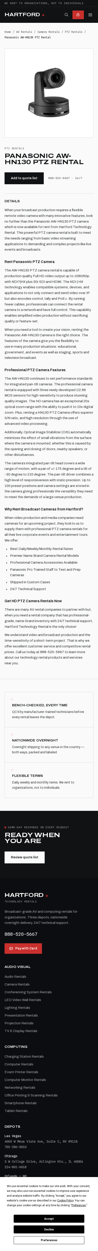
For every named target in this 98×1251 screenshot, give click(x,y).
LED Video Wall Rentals (23, 1000)
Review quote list (24, 857)
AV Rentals (24, 32)
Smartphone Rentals (21, 1103)
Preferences (49, 1240)
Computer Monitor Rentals (25, 1080)
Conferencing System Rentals (28, 992)
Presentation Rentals (21, 1015)
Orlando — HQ (15, 1176)
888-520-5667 (21, 934)
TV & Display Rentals (21, 1031)
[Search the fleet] (66, 14)
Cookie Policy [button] (65, 1200)
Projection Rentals (19, 1023)
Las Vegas (13, 1136)
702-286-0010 (15, 1147)
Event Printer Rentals (21, 1072)
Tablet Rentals (16, 1111)
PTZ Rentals (74, 32)
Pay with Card (26, 948)
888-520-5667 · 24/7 (65, 178)
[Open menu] (90, 15)
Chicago (11, 1156)
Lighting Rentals (17, 1007)
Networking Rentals (20, 1087)
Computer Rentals (19, 1064)
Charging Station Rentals (24, 1056)
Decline (49, 1229)
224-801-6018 (15, 1167)
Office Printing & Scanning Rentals (31, 1095)
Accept (49, 1218)
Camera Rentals (48, 32)
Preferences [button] (79, 1205)
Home (8, 32)
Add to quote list (24, 178)
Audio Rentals (15, 976)
